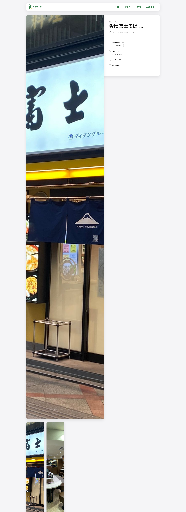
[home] (36, 6)
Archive (150, 7)
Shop (117, 7)
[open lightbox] (65, 217)
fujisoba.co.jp (117, 65)
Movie (138, 7)
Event (127, 7)
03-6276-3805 (116, 60)
